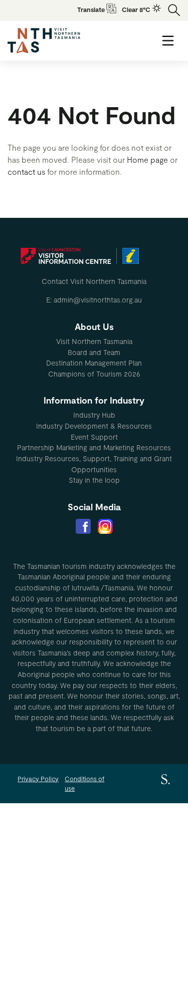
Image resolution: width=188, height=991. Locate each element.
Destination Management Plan (94, 363)
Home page (147, 159)
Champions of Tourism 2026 (94, 374)
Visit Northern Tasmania (94, 341)
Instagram (105, 526)
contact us (26, 171)
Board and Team (94, 352)
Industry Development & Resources (94, 426)
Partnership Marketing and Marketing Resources (94, 447)
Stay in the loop (94, 480)
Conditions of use (84, 783)
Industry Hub (94, 415)
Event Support (94, 437)
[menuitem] (94, 341)
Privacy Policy (38, 779)
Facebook (83, 526)
